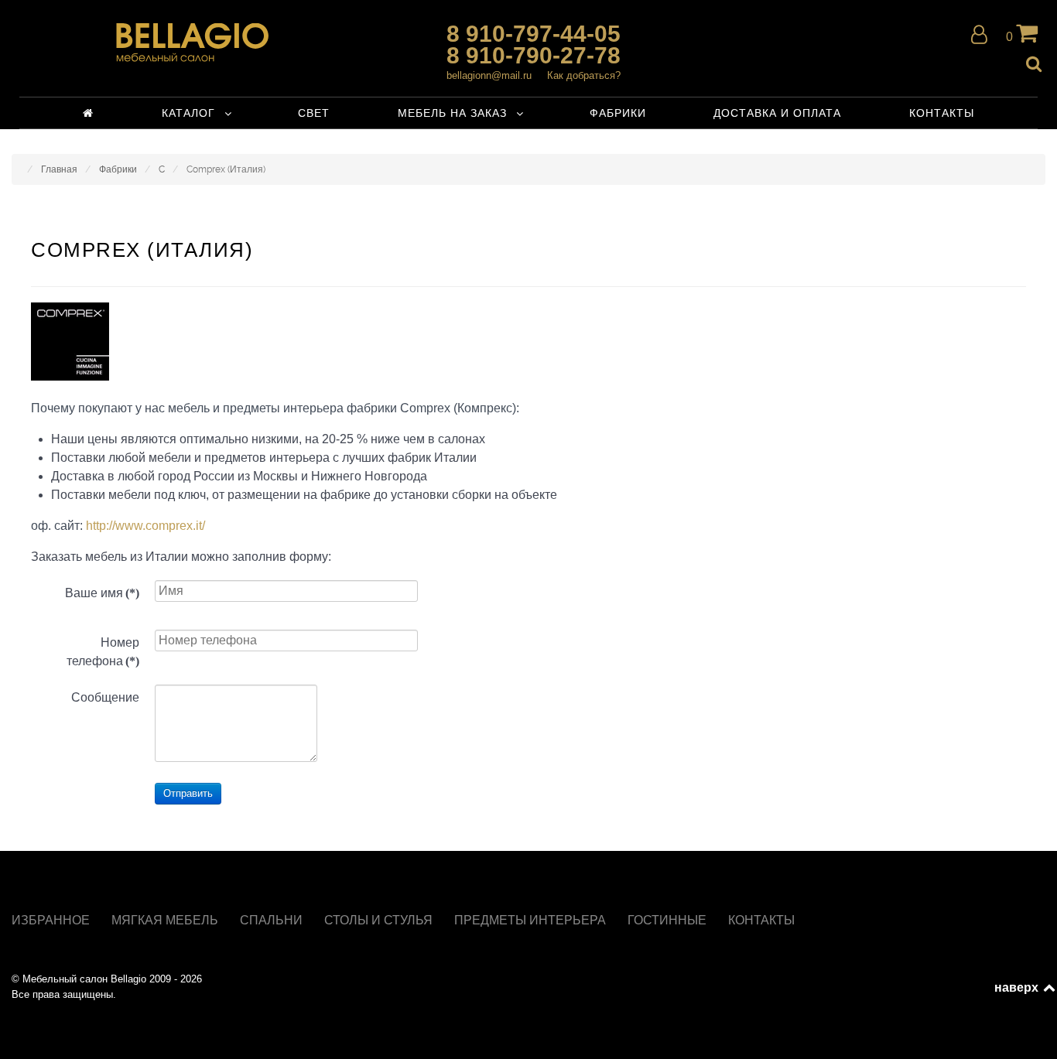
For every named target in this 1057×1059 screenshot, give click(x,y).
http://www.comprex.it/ (145, 525)
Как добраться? (584, 75)
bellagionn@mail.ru (489, 75)
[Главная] (88, 112)
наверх (1017, 987)
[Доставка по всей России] (192, 42)
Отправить (188, 793)
